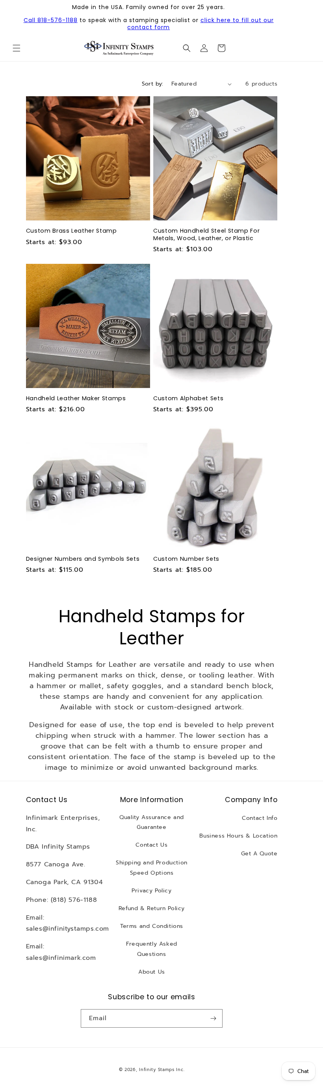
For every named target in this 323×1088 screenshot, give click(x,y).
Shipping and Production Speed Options (151, 867)
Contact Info (259, 818)
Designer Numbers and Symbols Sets (83, 558)
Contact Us (151, 845)
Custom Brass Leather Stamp (71, 230)
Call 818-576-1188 (51, 20)
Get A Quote (259, 853)
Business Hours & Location (238, 836)
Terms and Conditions (151, 926)
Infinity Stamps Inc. (161, 1069)
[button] (16, 48)
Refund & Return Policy (152, 908)
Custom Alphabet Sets (188, 398)
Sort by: (152, 84)
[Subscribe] (213, 1018)
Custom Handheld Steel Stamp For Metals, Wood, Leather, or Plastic (206, 234)
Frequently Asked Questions (151, 949)
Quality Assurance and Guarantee (151, 822)
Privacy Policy (151, 890)
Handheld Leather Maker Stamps (76, 398)
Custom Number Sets (186, 558)
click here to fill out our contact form (200, 23)
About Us (151, 972)
